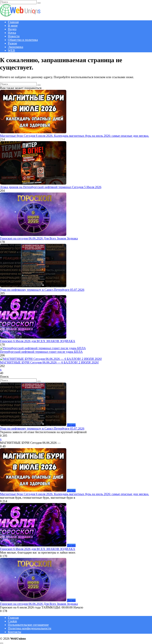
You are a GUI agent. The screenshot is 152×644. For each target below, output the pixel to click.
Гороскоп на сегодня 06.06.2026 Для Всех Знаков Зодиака (39, 238)
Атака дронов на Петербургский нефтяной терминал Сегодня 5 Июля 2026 (50, 187)
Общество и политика (23, 39)
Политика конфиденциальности (29, 628)
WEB (11, 50)
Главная (13, 22)
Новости (14, 36)
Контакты (14, 632)
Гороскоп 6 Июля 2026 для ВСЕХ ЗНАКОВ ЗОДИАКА (37, 341)
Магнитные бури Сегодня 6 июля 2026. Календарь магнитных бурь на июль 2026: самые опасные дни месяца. (74, 135)
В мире (13, 25)
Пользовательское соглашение (28, 624)
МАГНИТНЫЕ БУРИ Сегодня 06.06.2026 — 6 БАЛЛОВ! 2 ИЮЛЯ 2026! (49, 362)
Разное (12, 43)
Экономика (15, 47)
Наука (12, 32)
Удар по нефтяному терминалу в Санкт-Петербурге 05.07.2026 (42, 289)
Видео (12, 29)
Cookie (12, 621)
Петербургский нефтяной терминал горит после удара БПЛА (41, 351)
